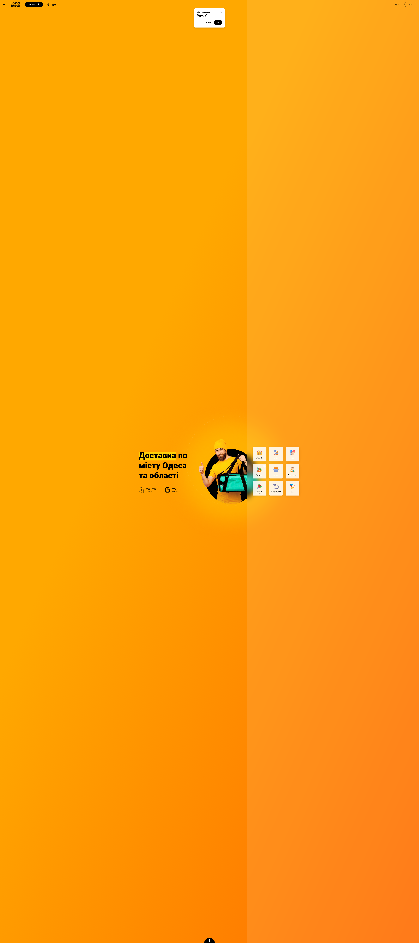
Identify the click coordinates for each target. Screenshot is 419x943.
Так (218, 22)
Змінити (208, 22)
